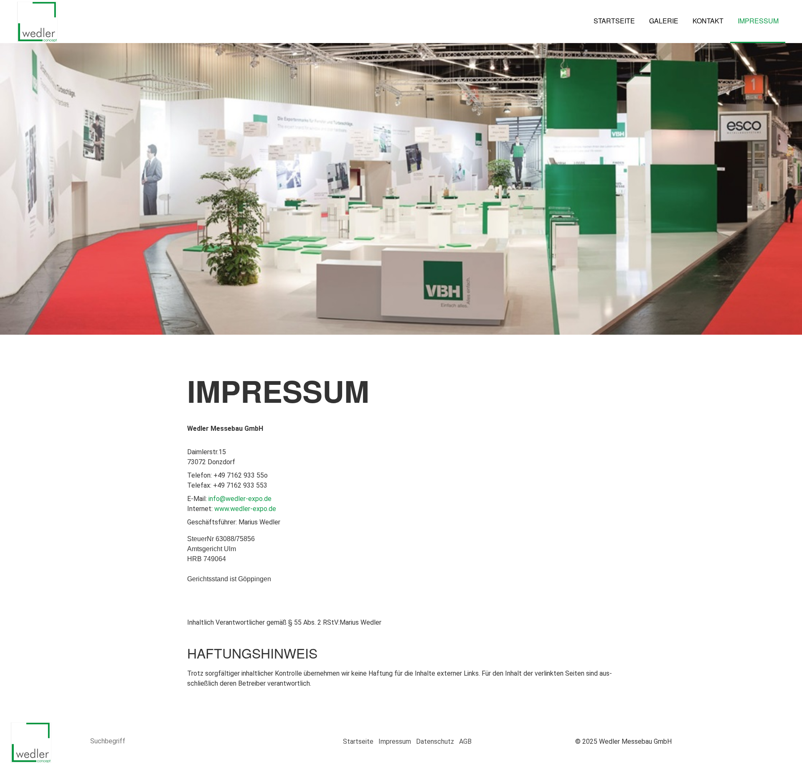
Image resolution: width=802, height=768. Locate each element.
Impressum (758, 20)
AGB (465, 741)
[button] (734, 739)
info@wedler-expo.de (240, 499)
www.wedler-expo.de (245, 509)
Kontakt (708, 20)
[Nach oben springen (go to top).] (779, 739)
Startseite (614, 20)
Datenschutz (435, 741)
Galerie (663, 20)
